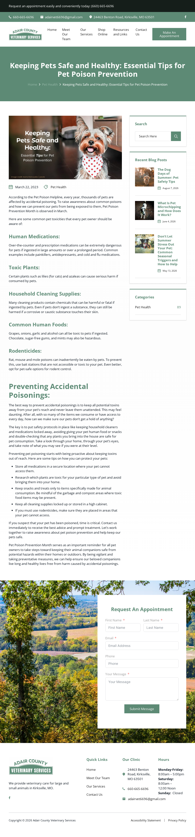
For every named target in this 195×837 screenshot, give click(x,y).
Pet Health (50, 84)
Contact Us (141, 32)
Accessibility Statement (146, 820)
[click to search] (176, 136)
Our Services (86, 32)
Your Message (115, 674)
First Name (113, 620)
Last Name (151, 620)
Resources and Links (121, 32)
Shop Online (103, 32)
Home (52, 29)
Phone (110, 656)
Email (109, 638)
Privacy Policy (177, 820)
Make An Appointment (169, 34)
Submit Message (142, 708)
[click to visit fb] (185, 17)
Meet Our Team (66, 34)
